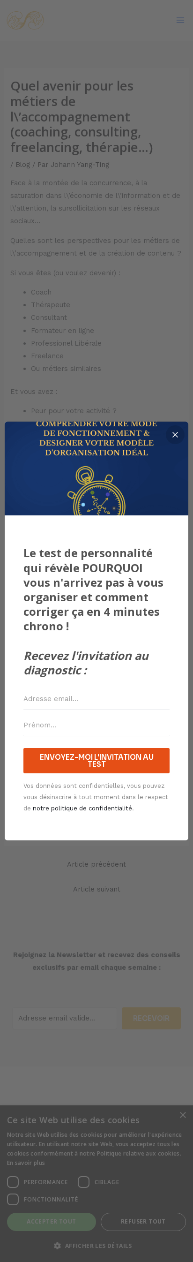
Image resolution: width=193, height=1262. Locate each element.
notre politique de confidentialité (82, 808)
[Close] (175, 434)
